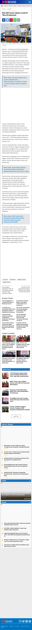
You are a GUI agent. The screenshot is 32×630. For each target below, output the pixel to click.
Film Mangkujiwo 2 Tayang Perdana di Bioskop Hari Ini (7, 302)
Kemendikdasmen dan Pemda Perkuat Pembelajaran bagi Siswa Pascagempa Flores (15, 466)
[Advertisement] (16, 105)
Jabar (15, 5)
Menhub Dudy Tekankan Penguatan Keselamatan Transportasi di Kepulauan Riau (16, 474)
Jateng (19, 5)
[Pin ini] (11, 20)
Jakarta (6, 5)
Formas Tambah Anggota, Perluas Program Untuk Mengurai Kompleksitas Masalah (20, 408)
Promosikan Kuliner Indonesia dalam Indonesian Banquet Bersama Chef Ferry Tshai (8, 326)
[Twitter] (23, 621)
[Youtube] (29, 621)
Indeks (2, 627)
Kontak (17, 626)
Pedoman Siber (25, 626)
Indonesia (12, 279)
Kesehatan (10, 17)
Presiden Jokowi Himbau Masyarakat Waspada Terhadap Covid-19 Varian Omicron (22, 326)
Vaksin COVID (22, 279)
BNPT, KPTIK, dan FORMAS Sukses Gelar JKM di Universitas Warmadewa (20, 383)
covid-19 (5, 279)
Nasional (15, 17)
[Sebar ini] (3, 20)
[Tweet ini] (7, 20)
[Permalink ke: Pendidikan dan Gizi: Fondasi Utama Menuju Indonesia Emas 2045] (23, 354)
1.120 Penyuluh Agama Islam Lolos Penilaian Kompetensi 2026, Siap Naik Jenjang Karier (8, 346)
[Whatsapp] (14, 20)
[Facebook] (20, 621)
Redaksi (11, 626)
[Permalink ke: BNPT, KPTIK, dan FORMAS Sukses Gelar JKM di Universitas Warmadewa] (23, 338)
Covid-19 (6, 17)
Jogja (23, 5)
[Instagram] (26, 621)
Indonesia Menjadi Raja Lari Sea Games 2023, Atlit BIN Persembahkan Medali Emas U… (17, 535)
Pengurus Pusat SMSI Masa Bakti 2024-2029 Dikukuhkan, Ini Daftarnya (19, 391)
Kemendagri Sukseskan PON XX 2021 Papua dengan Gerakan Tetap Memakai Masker (7, 289)
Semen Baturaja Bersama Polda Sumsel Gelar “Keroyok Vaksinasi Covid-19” (22, 317)
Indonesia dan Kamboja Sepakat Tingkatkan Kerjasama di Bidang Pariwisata (8, 317)
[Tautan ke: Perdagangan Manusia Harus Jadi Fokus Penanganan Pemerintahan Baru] (16, 491)
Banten (11, 5)
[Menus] (29, 2)
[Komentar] (18, 20)
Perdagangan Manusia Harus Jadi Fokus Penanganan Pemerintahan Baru (16, 494)
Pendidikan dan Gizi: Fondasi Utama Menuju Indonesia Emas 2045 (19, 400)
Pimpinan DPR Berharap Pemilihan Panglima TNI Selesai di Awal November (24, 289)
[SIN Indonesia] (9, 2)
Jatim (27, 5)
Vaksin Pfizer (6, 282)
